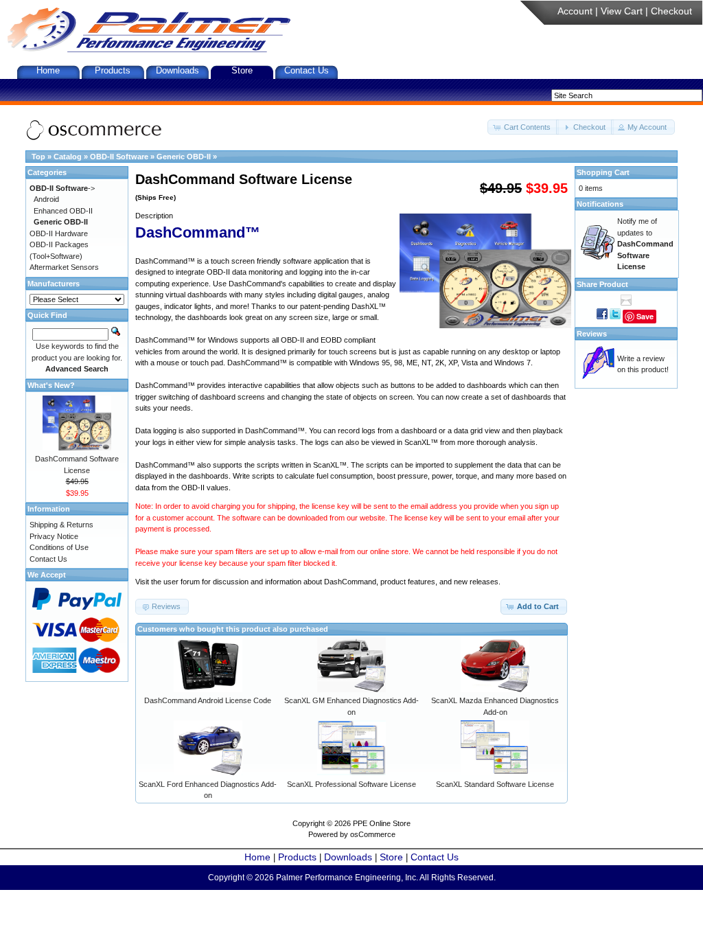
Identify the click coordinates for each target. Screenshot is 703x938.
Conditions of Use (59, 547)
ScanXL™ (421, 442)
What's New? (51, 385)
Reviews (592, 334)
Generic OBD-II (184, 156)
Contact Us (306, 70)
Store (242, 70)
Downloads (177, 70)
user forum (181, 581)
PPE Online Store (382, 823)
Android (46, 199)
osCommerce (372, 834)
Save (645, 316)
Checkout (671, 10)
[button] (523, 127)
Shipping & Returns (61, 525)
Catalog (68, 156)
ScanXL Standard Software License (495, 784)
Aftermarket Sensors (64, 267)
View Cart (622, 10)
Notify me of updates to (645, 244)
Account (574, 10)
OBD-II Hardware (59, 233)
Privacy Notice (54, 536)
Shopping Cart (603, 172)
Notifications (600, 204)
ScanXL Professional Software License (351, 784)
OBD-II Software (119, 156)
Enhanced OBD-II (63, 211)
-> (62, 188)
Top (38, 156)
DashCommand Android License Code (207, 700)
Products (112, 70)
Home (48, 70)
